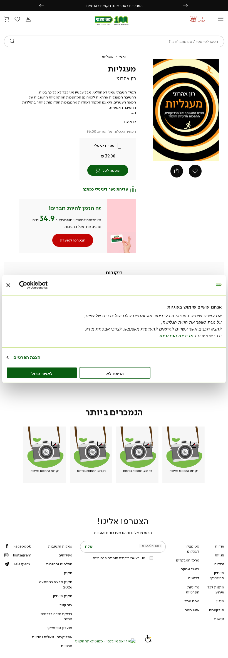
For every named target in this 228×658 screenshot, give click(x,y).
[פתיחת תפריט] (220, 20)
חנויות (219, 555)
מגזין (220, 600)
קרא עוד (129, 121)
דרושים (193, 577)
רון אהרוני (126, 78)
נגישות (219, 618)
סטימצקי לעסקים (192, 549)
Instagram (22, 555)
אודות (219, 546)
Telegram (21, 563)
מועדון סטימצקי (217, 575)
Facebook (22, 546)
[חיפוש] (12, 41)
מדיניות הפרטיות (192, 590)
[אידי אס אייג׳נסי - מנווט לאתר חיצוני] (105, 641)
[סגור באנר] (8, 285)
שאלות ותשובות (60, 546)
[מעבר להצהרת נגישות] (148, 641)
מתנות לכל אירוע (215, 590)
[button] (28, 19)
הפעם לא (115, 373)
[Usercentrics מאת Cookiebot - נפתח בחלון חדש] (43, 285)
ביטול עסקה (190, 568)
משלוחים (65, 555)
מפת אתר (191, 600)
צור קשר (66, 604)
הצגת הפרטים (26, 357)
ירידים (219, 563)
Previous (44, 5)
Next (188, 5)
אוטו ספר (192, 609)
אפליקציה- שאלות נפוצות (52, 636)
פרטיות (66, 645)
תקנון (68, 572)
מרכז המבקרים (187, 560)
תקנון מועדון (62, 595)
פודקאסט (216, 609)
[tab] (114, 273)
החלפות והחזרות (59, 563)
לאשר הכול (42, 373)
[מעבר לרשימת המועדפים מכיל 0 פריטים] (17, 19)
